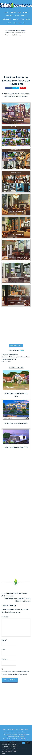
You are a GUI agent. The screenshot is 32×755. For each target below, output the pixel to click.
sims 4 (28, 357)
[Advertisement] (16, 56)
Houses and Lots (13, 354)
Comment (5, 617)
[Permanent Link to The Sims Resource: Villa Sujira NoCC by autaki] (16, 419)
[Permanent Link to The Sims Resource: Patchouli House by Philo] (16, 389)
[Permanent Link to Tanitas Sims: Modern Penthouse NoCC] (16, 443)
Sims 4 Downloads (16, 5)
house (7, 357)
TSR (22, 350)
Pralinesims (12, 357)
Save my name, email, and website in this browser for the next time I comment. (15, 673)
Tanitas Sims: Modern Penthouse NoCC (16, 447)
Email (4, 650)
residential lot (21, 357)
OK (23, 743)
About (28, 743)
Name (4, 640)
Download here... (16, 345)
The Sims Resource (7, 359)
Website (5, 659)
